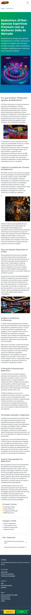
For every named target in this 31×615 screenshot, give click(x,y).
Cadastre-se (9, 612)
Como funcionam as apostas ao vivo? (14, 542)
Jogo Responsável (6, 585)
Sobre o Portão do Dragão (9, 595)
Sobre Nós (4, 572)
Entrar (22, 612)
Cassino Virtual (5, 599)
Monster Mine (5, 597)
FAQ (2, 583)
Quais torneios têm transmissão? (14, 547)
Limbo (3, 601)
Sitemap (3, 587)
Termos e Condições (7, 574)
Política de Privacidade (8, 576)
